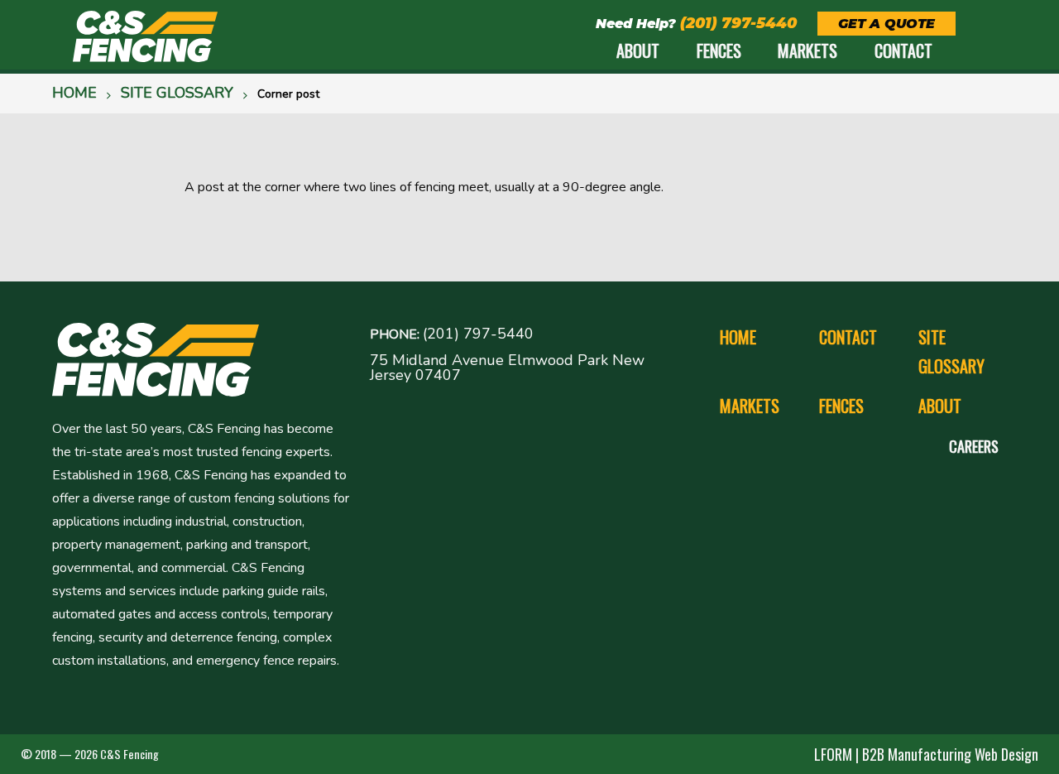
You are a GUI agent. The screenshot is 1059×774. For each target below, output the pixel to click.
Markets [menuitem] (807, 50)
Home (74, 93)
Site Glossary (177, 93)
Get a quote (886, 23)
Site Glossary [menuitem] (951, 351)
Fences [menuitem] (719, 50)
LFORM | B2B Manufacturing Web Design (926, 754)
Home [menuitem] (738, 337)
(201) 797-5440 (738, 23)
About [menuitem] (637, 50)
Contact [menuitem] (903, 50)
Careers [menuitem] (974, 446)
